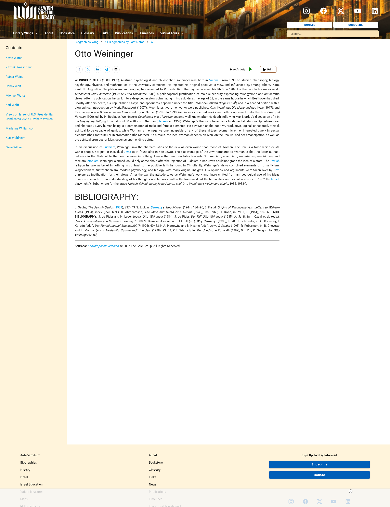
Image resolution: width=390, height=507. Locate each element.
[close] (350, 491)
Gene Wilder (14, 147)
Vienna (214, 80)
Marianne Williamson (20, 128)
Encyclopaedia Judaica (103, 246)
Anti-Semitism (30, 455)
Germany (156, 207)
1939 (119, 207)
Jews (127, 152)
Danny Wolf (13, 86)
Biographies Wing (86, 42)
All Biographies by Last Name (124, 42)
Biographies (28, 462)
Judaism (109, 147)
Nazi (276, 170)
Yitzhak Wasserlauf (19, 67)
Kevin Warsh (14, 58)
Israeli (275, 179)
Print (270, 69)
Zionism (93, 161)
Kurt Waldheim (15, 138)
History (25, 470)
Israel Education (31, 484)
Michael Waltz (15, 95)
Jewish (275, 161)
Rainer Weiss (14, 77)
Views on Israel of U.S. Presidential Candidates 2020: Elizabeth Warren (29, 117)
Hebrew (163, 121)
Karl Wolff (12, 105)
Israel (24, 477)
